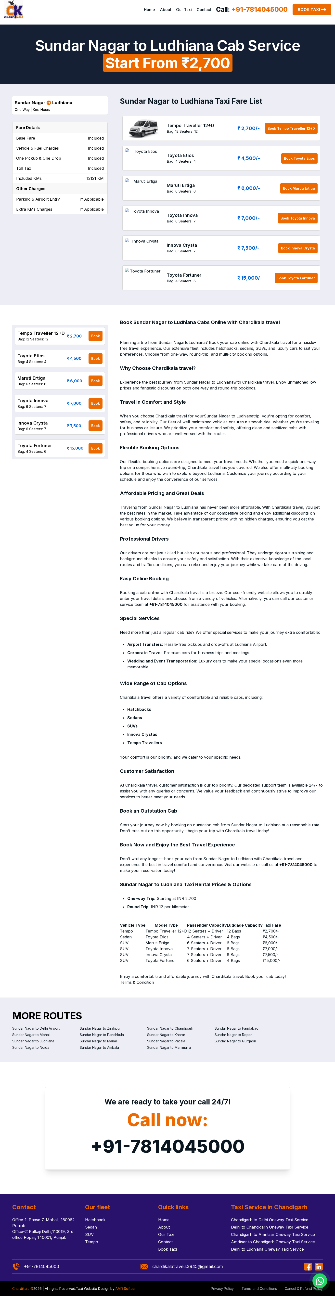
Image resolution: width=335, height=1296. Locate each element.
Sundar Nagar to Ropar (233, 1035)
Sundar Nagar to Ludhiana (33, 1041)
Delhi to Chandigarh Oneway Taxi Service (269, 1227)
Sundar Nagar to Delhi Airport (36, 1028)
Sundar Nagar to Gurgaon (235, 1041)
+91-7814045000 (167, 1146)
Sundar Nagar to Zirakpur (100, 1028)
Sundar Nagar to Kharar (166, 1035)
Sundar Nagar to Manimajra (169, 1047)
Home (149, 9)
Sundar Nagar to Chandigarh (170, 1028)
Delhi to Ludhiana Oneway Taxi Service (267, 1249)
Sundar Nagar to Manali (98, 1041)
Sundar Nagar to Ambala (99, 1047)
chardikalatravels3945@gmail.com (187, 1266)
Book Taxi (309, 9)
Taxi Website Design (92, 1288)
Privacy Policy (222, 1288)
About (165, 9)
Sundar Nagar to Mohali (31, 1035)
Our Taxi (184, 9)
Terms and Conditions (259, 1288)
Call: (252, 9)
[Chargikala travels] (13, 9)
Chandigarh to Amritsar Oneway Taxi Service (273, 1234)
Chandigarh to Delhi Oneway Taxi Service (269, 1219)
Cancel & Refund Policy (304, 1288)
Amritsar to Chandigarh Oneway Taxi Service (273, 1241)
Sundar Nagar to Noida (30, 1047)
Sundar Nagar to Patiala (166, 1041)
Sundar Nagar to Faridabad (236, 1028)
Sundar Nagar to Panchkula (102, 1035)
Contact (204, 9)
